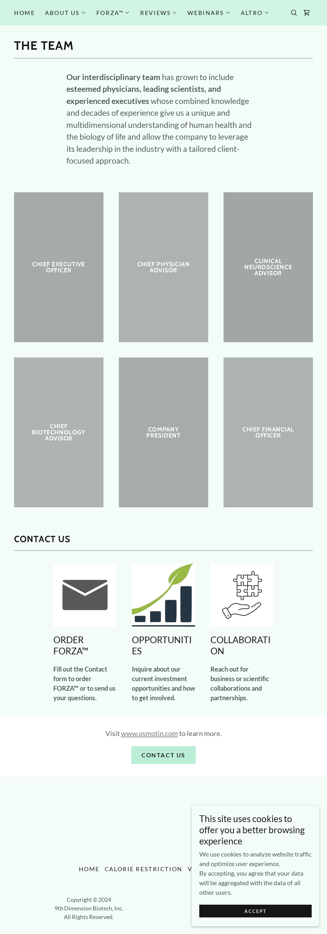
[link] (306, 12)
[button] (65, 13)
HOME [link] (24, 12)
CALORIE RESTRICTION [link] (144, 868)
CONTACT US (163, 755)
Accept (255, 911)
